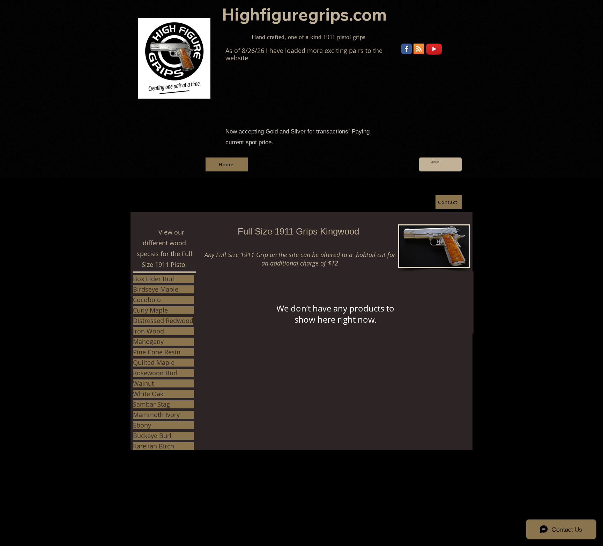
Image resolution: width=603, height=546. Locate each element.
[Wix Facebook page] (406, 49)
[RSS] (419, 49)
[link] (435, 162)
